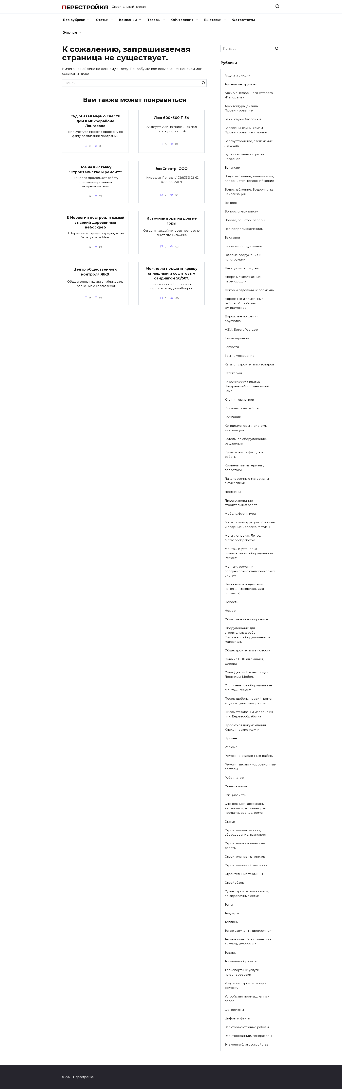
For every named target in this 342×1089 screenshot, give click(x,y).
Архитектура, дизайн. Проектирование (242, 108)
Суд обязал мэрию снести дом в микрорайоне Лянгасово (95, 121)
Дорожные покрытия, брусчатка (242, 318)
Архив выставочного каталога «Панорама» (249, 95)
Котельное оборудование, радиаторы (246, 441)
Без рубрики (74, 20)
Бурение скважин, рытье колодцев (244, 156)
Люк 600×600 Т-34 (171, 118)
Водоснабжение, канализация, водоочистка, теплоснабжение (249, 178)
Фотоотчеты (243, 20)
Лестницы (233, 492)
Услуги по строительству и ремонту (246, 985)
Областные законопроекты (246, 619)
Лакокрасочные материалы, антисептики (247, 481)
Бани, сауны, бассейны (243, 119)
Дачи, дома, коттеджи (242, 268)
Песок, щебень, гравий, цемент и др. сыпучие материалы (250, 701)
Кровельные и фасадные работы (245, 454)
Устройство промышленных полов (247, 999)
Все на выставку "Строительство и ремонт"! (95, 169)
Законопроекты (237, 338)
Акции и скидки (238, 75)
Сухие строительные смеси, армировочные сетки (247, 893)
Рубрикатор (234, 777)
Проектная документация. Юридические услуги (245, 727)
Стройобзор (234, 882)
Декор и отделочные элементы (250, 290)
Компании (128, 20)
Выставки (212, 20)
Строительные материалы (245, 856)
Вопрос (231, 203)
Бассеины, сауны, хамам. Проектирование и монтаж (247, 130)
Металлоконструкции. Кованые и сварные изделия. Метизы (250, 524)
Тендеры (232, 913)
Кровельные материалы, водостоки (244, 467)
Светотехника (236, 786)
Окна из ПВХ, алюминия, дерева (244, 661)
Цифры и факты (237, 1018)
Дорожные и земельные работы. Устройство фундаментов (244, 303)
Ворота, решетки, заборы (245, 220)
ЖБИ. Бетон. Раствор (241, 329)
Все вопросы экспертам (244, 229)
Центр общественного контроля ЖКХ (95, 271)
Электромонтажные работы (247, 1027)
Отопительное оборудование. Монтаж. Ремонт (249, 687)
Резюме (231, 747)
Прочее (231, 738)
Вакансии (232, 167)
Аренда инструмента (241, 84)
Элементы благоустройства (247, 1044)
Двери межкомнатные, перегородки (243, 279)
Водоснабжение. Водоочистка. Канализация (249, 192)
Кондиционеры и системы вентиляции (246, 428)
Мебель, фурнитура (240, 513)
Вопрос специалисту (241, 211)
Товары (154, 20)
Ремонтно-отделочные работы (249, 756)
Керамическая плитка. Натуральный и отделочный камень (247, 386)
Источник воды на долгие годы (171, 220)
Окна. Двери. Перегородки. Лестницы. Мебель (247, 674)
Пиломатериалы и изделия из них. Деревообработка (249, 714)
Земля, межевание (240, 356)
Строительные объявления (246, 865)
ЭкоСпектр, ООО (171, 169)
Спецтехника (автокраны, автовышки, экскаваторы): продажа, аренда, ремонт (245, 808)
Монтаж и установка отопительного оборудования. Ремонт (249, 553)
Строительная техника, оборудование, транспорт (245, 832)
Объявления (182, 20)
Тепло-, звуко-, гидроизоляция (249, 930)
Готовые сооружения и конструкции (243, 257)
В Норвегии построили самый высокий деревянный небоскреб (95, 222)
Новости (231, 602)
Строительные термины (244, 874)
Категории (233, 373)
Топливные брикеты (241, 961)
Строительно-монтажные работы (245, 845)
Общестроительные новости (248, 650)
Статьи (102, 20)
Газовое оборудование (243, 246)
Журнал (70, 32)
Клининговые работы (242, 408)
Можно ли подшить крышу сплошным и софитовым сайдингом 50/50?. (171, 273)
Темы (229, 904)
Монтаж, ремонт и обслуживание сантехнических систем (250, 571)
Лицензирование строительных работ (241, 503)
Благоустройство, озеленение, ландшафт (249, 143)
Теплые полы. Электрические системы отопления (248, 941)
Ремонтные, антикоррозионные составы (250, 766)
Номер (230, 610)
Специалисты (235, 795)
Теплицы (231, 922)
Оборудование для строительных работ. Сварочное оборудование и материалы (247, 634)
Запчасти (232, 347)
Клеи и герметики (239, 399)
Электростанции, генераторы (248, 1036)
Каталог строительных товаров (249, 364)
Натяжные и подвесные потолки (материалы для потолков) (244, 588)
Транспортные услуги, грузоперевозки (242, 972)
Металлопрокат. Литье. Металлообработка (243, 538)
